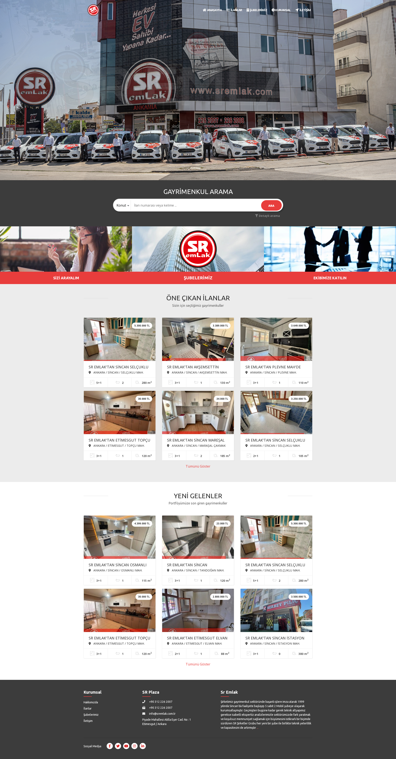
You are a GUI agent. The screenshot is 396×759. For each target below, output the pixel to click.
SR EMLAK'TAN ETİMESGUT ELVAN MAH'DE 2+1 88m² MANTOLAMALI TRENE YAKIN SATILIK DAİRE (197, 638)
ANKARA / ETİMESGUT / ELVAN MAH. (196, 643)
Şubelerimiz (91, 714)
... (257, 727)
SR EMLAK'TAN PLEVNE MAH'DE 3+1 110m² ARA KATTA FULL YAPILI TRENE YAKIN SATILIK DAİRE (275, 367)
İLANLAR (236, 10)
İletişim (88, 721)
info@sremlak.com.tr (162, 713)
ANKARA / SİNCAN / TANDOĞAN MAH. (197, 570)
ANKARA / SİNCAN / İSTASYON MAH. (274, 643)
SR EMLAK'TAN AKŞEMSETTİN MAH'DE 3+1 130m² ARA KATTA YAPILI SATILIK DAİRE (194, 367)
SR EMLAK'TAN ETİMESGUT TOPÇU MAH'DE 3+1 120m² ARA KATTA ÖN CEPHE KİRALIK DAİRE (119, 440)
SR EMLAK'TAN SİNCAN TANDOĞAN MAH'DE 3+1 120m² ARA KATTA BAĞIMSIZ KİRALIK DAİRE (194, 565)
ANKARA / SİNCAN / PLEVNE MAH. (273, 372)
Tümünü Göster (198, 466)
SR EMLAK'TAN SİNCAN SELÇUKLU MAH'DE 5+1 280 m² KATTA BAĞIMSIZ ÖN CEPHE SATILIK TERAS (118, 367)
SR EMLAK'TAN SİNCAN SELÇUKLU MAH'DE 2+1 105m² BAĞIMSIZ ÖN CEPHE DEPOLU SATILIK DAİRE (275, 440)
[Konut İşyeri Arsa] (122, 205)
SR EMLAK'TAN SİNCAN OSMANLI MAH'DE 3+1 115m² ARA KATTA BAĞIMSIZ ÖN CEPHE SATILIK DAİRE (120, 565)
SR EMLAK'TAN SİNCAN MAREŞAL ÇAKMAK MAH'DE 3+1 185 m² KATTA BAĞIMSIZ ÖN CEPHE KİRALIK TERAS (196, 440)
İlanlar (88, 708)
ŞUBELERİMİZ (258, 10)
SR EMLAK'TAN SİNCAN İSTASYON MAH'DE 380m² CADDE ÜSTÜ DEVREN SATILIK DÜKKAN (274, 638)
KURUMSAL (282, 10)
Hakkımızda (91, 702)
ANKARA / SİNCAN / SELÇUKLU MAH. (118, 372)
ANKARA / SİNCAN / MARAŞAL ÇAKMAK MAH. (196, 445)
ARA (271, 206)
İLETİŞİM (305, 10)
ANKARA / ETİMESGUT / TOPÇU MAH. (119, 445)
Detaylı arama (269, 216)
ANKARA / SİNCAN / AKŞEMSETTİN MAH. (199, 372)
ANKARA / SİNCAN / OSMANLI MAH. (117, 570)
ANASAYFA (214, 10)
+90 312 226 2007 (160, 701)
